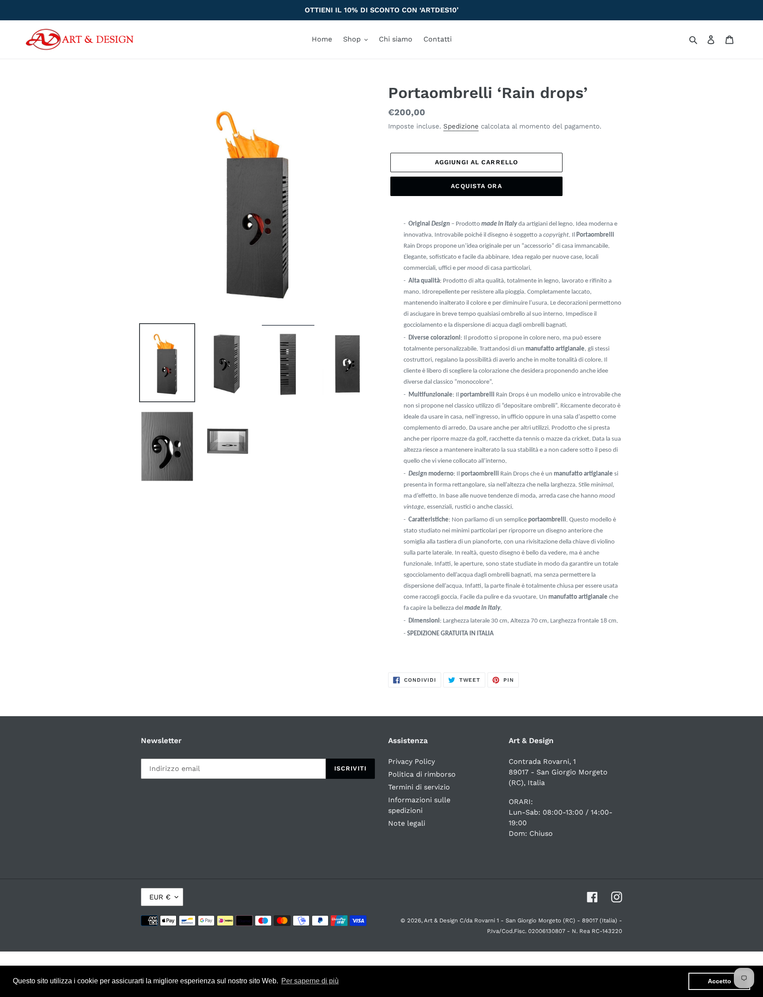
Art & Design (442, 920)
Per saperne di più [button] (310, 981)
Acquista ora (476, 185)
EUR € (159, 897)
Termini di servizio (419, 787)
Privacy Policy (411, 761)
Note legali (406, 823)
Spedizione (461, 126)
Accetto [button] (719, 981)
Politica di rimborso (422, 774)
